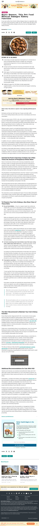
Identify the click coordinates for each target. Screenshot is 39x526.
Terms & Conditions (32, 518)
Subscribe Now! (34, 488)
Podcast (26, 497)
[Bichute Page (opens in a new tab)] (29, 493)
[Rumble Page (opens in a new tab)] (32, 493)
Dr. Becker (9, 29)
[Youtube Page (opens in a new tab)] (27, 493)
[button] (3, 1)
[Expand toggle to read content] (36, 416)
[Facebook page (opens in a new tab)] (7, 493)
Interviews (17, 499)
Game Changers (27, 496)
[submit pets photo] (19, 6)
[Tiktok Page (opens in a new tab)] (22, 493)
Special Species (9, 499)
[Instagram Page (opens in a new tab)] (10, 493)
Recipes (16, 496)
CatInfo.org (18, 230)
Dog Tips (8, 496)
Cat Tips (4, 12)
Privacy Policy (18, 447)
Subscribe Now (31, 523)
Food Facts (17, 497)
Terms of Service (23, 447)
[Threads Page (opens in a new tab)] (12, 493)
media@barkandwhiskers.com (13, 510)
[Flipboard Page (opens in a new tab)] (20, 493)
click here (18, 506)
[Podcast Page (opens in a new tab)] (24, 493)
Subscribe (26, 499)
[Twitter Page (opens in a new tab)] (15, 493)
